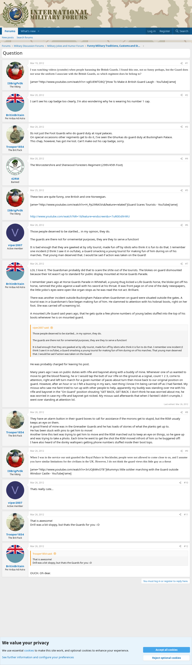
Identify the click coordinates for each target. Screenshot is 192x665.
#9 (186, 450)
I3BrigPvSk (15, 83)
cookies (29, 650)
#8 (186, 412)
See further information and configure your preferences (38, 657)
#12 (186, 546)
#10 (186, 482)
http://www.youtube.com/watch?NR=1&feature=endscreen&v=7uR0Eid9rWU (80, 216)
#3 (186, 126)
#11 (186, 514)
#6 (186, 225)
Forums (10, 31)
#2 (186, 95)
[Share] (181, 63)
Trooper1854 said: (42, 553)
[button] (38, 31)
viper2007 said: (41, 327)
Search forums (25, 37)
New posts (8, 37)
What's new (28, 31)
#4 (186, 158)
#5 (186, 190)
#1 (186, 63)
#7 (186, 263)
